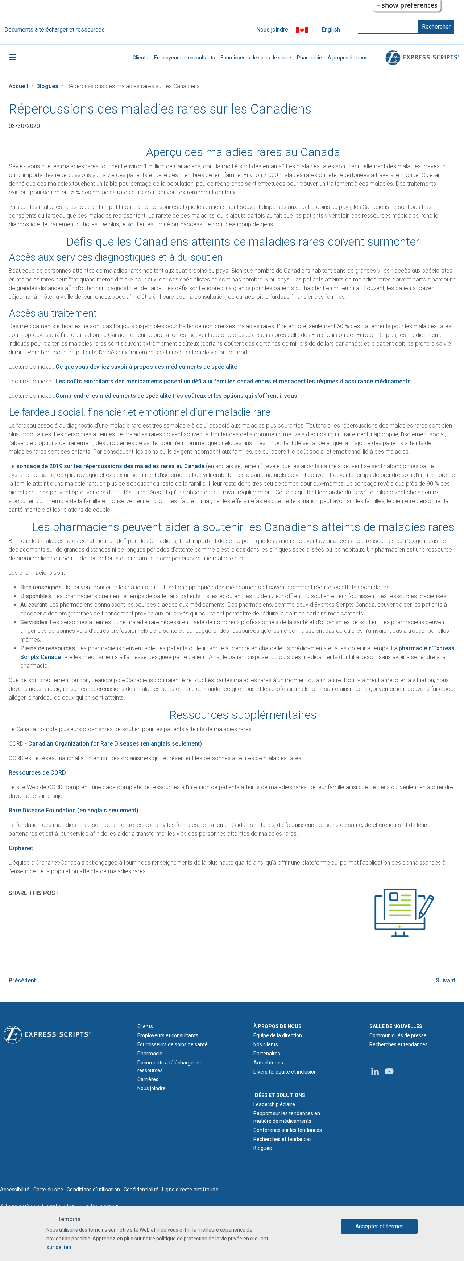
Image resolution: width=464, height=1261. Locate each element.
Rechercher (436, 26)
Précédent (22, 980)
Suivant (445, 980)
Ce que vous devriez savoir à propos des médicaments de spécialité (146, 366)
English (331, 29)
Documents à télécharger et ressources (54, 29)
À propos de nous (348, 58)
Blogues (47, 86)
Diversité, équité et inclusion (285, 1072)
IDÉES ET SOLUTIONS (279, 1095)
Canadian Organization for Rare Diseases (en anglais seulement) (115, 743)
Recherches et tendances (282, 1139)
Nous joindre (272, 29)
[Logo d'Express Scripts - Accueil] (421, 58)
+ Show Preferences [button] (407, 5)
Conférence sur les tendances (287, 1130)
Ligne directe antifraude (190, 1189)
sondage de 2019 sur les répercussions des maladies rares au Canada (110, 466)
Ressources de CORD (37, 772)
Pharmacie (309, 58)
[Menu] (12, 57)
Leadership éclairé (274, 1104)
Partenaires (266, 1053)
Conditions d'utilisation (93, 1189)
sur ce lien (58, 1247)
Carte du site (48, 1189)
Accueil (18, 86)
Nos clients (265, 1044)
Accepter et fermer (379, 1226)
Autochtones (268, 1063)
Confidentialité (141, 1189)
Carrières (147, 1079)
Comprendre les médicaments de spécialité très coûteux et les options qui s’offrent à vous (176, 395)
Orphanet (21, 848)
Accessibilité (15, 1189)
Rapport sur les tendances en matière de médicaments (286, 1117)
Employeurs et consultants (184, 58)
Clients (140, 58)
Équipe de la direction (277, 1035)
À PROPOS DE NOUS (277, 1026)
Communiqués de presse (398, 1035)
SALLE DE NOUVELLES (395, 1026)
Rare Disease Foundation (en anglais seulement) (73, 810)
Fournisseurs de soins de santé (256, 58)
